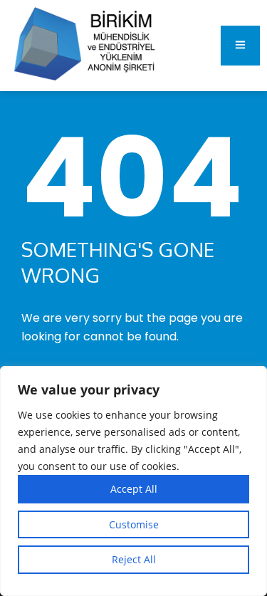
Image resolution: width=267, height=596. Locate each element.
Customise (134, 524)
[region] (133, 481)
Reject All (134, 559)
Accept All (133, 489)
